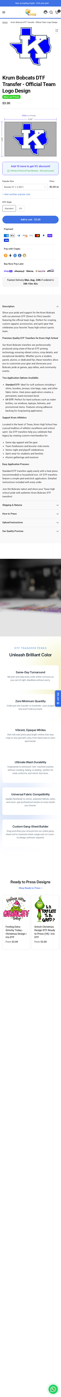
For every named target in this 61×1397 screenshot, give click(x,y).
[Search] (51, 12)
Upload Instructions (12, 522)
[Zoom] (56, 30)
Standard (9, 208)
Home (5, 22)
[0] (56, 12)
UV (20, 208)
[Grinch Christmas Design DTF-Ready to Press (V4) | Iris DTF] (44, 908)
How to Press (9, 513)
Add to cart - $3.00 (31, 219)
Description (8, 306)
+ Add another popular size (16, 194)
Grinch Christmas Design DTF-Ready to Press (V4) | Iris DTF (44, 932)
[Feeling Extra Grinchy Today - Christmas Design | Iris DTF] (16, 908)
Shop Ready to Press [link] (30, 888)
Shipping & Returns (12, 505)
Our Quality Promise (12, 531)
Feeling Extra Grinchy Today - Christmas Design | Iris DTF (16, 932)
